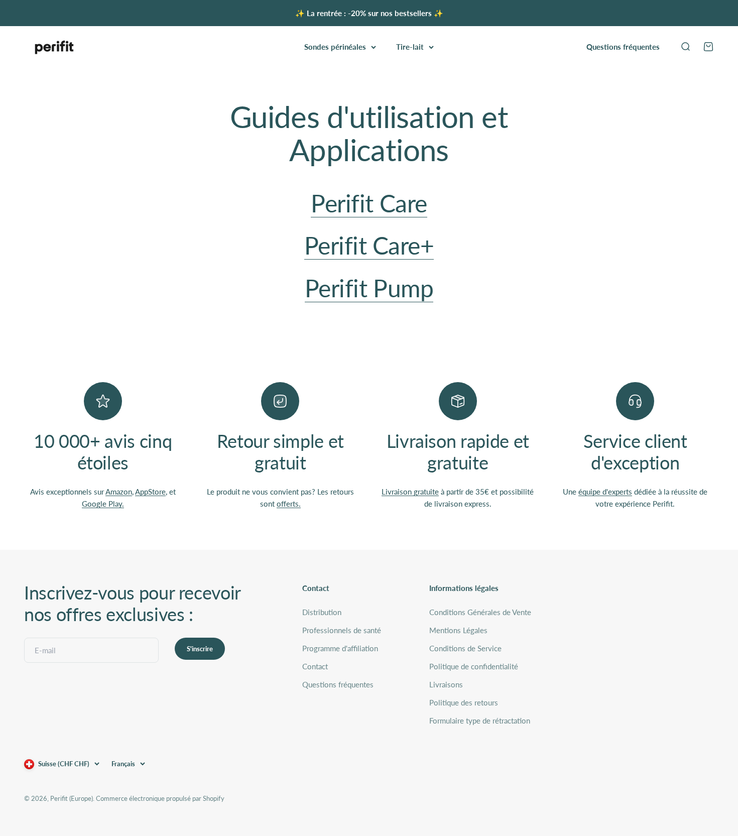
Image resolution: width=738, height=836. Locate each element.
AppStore (150, 491)
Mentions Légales (458, 630)
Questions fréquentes (623, 46)
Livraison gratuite (410, 491)
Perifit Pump (369, 288)
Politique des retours (463, 702)
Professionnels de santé (341, 630)
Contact (315, 666)
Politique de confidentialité (473, 666)
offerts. (289, 503)
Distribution (321, 612)
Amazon (118, 491)
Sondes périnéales (335, 46)
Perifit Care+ (369, 245)
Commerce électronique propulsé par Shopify (160, 798)
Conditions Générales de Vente (480, 612)
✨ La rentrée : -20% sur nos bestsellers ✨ (369, 13)
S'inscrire (200, 649)
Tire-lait (410, 46)
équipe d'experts (605, 491)
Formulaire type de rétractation (479, 720)
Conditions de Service (465, 648)
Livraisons (446, 684)
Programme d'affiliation (340, 648)
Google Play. (103, 503)
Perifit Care (369, 203)
